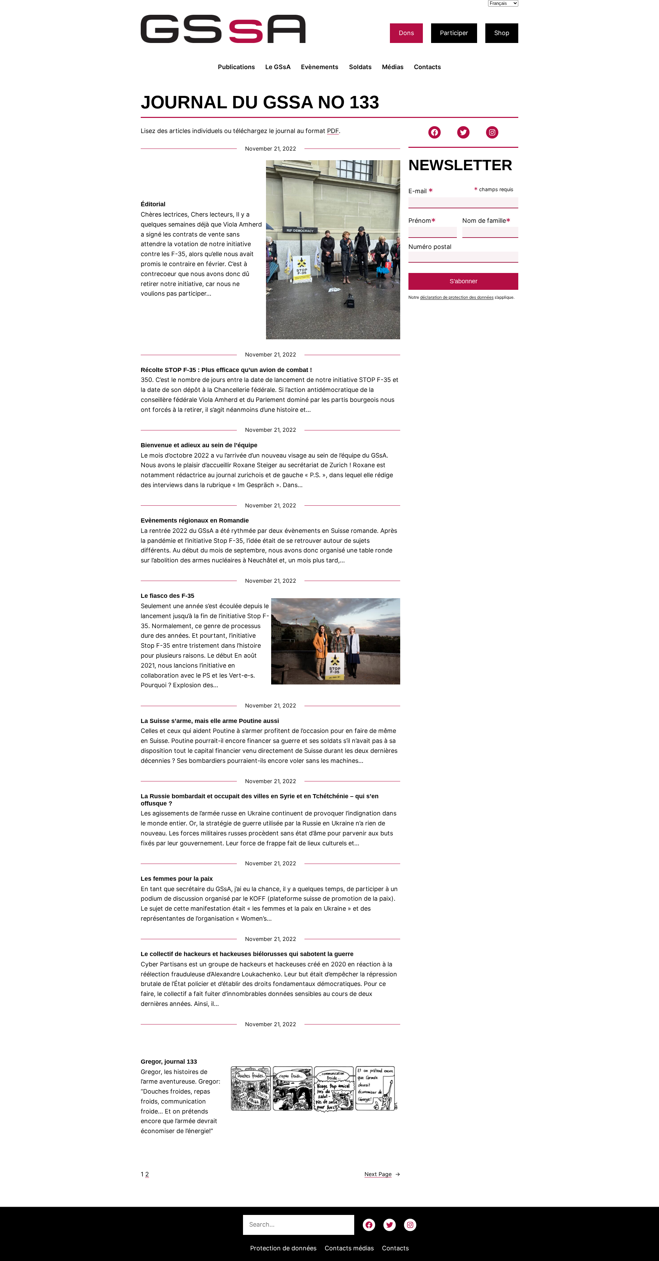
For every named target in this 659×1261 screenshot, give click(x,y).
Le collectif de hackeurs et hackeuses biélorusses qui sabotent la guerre (247, 954)
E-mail (420, 191)
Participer (454, 32)
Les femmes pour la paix (177, 878)
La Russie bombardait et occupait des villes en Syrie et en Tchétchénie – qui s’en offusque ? (260, 800)
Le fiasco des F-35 (167, 595)
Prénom (422, 220)
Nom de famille (486, 220)
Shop (501, 32)
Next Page (382, 1174)
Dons (406, 32)
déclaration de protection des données (457, 297)
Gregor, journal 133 (169, 1061)
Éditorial (153, 204)
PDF (333, 130)
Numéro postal (429, 246)
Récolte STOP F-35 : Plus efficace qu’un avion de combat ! (226, 369)
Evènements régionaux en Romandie (195, 520)
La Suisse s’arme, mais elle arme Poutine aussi (210, 720)
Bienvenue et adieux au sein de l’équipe (199, 445)
